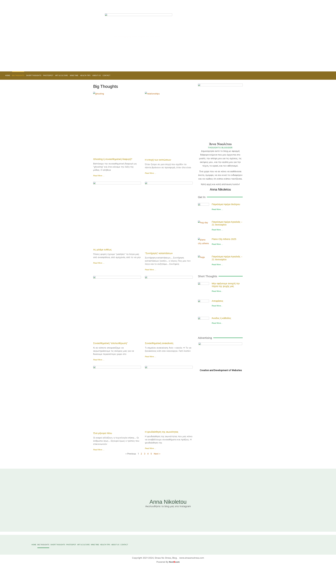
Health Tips (85, 75)
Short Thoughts (33, 75)
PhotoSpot (48, 75)
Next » (157, 453)
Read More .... (99, 176)
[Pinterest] (282, 75)
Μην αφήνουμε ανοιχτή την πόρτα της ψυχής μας (226, 285)
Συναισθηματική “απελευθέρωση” (110, 343)
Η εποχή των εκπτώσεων (158, 159)
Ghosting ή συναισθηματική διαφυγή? (112, 159)
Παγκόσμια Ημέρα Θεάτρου (226, 204)
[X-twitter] (289, 75)
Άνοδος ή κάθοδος (221, 318)
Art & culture (61, 75)
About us (96, 75)
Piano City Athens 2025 (224, 239)
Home (7, 75)
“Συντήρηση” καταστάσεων (159, 253)
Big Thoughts (18, 75)
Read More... (217, 291)
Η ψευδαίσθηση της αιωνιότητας (161, 432)
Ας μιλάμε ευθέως (102, 249)
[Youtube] (295, 75)
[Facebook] (308, 75)
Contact (106, 75)
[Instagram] (301, 75)
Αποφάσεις (217, 301)
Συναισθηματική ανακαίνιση (159, 343)
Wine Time (74, 75)
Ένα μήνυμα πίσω (102, 433)
